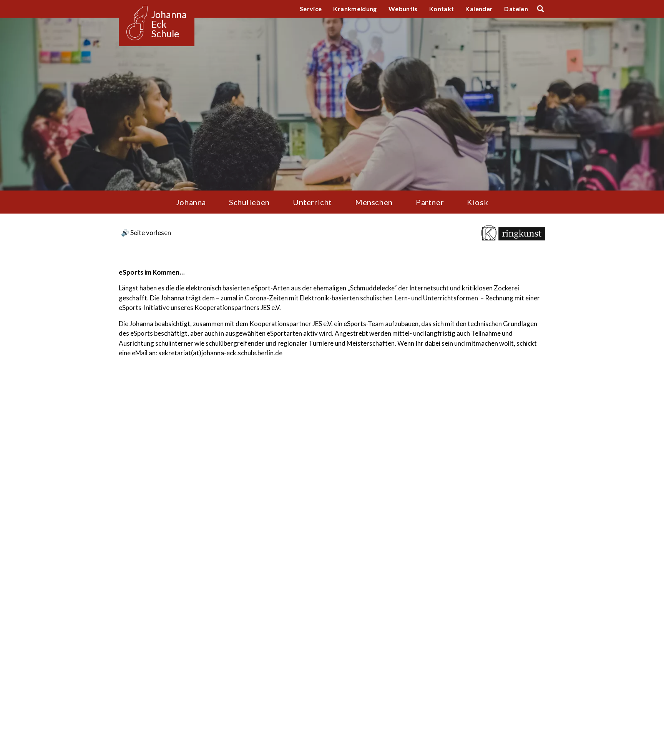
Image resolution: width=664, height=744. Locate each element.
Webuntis (403, 8)
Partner (430, 202)
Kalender (479, 8)
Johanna (191, 202)
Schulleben (249, 202)
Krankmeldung (355, 8)
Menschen (374, 202)
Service (311, 8)
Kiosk (477, 202)
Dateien (516, 8)
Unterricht (312, 202)
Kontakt (441, 8)
